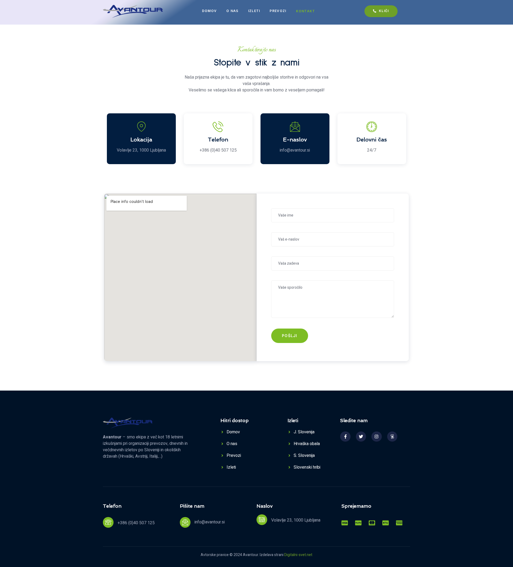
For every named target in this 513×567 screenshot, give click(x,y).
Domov (209, 11)
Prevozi (278, 11)
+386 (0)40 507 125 (136, 523)
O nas (232, 11)
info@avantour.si (210, 522)
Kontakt (305, 11)
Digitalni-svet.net (298, 555)
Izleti (254, 11)
